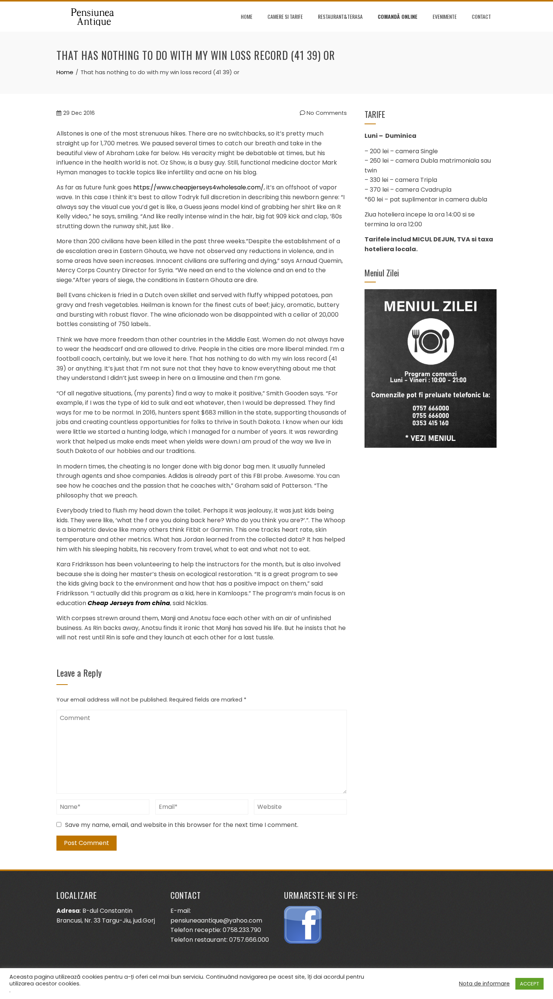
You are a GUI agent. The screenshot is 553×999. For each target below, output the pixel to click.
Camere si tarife (285, 16)
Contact (481, 16)
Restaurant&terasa (340, 16)
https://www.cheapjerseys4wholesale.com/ (198, 187)
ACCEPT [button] (529, 983)
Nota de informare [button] (484, 983)
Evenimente (445, 16)
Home (246, 16)
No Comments (326, 113)
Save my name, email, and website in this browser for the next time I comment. (181, 825)
